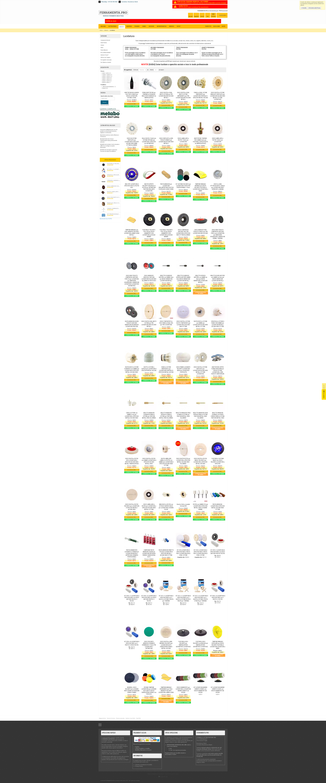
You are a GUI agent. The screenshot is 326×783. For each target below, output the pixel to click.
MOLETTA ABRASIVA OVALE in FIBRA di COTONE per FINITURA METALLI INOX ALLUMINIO (183, 415)
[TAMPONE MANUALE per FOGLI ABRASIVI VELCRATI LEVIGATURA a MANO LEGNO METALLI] (131, 220)
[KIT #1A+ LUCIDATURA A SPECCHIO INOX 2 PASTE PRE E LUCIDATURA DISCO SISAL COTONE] (200, 540)
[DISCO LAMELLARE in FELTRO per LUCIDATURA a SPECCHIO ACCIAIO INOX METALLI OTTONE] (148, 494)
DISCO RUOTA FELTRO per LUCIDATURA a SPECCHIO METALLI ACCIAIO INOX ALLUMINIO (183, 461)
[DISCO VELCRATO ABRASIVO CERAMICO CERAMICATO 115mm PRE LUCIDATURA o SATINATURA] (148, 631)
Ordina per (135, 69)
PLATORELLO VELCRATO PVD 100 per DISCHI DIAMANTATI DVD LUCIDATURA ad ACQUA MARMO (149, 233)
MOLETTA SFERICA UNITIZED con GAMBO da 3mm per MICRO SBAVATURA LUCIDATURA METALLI (200, 279)
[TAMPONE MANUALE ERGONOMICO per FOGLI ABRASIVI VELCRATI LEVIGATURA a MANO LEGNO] (166, 677)
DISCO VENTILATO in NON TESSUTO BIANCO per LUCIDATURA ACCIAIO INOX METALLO (166, 141)
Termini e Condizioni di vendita (143, 764)
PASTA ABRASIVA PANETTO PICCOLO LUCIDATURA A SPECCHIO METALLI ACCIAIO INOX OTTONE (166, 552)
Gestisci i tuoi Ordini (130, 718)
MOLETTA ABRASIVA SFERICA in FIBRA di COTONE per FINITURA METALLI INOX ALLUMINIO (166, 415)
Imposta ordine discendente (148, 70)
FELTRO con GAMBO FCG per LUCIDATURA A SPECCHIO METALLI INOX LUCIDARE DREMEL (200, 506)
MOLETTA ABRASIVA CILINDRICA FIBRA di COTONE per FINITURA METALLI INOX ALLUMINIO (149, 415)
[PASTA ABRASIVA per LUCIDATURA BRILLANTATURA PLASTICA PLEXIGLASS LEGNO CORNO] (166, 174)
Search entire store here (107, 96)
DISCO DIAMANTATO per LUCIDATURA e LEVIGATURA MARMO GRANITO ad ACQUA (183, 689)
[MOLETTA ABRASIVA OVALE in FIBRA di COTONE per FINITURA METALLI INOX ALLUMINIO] (183, 403)
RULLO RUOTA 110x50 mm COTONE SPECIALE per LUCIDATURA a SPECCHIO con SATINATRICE (149, 141)
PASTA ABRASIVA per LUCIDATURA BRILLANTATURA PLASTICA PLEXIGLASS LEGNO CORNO (166, 186)
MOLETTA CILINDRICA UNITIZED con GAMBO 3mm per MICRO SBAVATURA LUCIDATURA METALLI (166, 278)
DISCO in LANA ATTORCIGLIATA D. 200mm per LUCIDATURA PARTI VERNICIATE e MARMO (217, 186)
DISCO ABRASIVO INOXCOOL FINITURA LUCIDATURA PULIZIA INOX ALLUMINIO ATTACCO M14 (149, 278)
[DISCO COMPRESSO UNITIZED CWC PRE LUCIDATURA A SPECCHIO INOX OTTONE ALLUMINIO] (183, 220)
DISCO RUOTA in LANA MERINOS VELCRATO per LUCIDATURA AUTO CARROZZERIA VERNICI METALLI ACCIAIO (166, 645)
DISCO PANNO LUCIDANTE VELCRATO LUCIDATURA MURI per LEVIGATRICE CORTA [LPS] (183, 369)
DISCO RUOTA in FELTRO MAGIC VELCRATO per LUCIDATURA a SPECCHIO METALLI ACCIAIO (200, 461)
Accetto (304, 8)
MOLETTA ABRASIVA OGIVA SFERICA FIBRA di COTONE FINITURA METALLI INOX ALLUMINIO (200, 415)
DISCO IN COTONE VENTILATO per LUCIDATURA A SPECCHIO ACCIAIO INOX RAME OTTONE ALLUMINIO (132, 142)
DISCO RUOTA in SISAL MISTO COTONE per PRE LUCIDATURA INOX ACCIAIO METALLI (166, 95)
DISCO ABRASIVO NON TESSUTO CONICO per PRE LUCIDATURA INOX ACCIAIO (200, 231)
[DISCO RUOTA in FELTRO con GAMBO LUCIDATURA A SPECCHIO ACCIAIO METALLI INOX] (148, 448)
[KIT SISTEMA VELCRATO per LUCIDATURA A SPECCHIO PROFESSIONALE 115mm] (183, 174)
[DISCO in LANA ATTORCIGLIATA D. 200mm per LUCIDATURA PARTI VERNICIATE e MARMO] (217, 174)
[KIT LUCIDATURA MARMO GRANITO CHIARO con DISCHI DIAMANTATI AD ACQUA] (200, 677)
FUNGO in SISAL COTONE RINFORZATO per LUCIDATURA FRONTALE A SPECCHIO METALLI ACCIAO (200, 95)
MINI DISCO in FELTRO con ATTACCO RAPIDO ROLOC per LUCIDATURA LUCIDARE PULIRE (166, 506)
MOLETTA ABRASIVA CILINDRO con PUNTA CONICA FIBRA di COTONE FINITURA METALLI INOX (217, 415)
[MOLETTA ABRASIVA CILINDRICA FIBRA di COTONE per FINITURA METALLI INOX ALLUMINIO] (148, 403)
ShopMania (161, 774)
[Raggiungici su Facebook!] (100, 724)
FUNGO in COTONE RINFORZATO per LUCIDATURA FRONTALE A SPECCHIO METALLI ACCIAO (166, 369)
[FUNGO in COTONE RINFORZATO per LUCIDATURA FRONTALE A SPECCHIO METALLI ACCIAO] (166, 357)
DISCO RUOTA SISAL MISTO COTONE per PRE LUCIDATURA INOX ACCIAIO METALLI (148, 323)
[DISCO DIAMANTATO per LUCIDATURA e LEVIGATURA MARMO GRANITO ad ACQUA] (183, 677)
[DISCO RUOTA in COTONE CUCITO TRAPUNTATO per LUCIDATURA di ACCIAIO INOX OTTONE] (183, 311)
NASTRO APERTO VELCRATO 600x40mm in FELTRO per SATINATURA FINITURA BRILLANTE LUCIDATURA (149, 187)
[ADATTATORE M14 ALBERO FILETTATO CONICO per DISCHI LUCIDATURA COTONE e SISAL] (131, 82)
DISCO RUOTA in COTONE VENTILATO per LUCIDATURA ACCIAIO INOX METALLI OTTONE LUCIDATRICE (200, 370)
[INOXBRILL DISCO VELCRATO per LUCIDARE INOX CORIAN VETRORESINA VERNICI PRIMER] (131, 677)
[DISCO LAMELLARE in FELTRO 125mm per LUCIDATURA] (217, 128)
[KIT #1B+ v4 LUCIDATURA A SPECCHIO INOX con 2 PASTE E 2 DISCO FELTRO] (131, 631)
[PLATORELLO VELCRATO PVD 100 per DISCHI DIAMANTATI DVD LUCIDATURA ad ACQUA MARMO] (148, 220)
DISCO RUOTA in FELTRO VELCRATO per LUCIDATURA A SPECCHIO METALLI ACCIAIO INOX (131, 506)
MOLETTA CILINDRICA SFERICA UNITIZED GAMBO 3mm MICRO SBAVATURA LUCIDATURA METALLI (183, 278)
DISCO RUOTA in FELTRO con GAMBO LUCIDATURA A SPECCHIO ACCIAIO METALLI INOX (149, 461)
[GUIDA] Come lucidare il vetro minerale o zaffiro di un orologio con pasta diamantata (109, 146)
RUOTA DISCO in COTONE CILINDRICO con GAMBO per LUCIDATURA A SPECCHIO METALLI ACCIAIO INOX (131, 369)
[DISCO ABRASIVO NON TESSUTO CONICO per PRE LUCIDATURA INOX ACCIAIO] (200, 220)
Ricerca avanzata (120, 718)
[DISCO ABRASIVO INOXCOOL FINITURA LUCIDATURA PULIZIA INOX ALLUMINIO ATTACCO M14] (148, 265)
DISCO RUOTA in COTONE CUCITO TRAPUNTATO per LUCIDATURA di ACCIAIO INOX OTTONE (183, 323)
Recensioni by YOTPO (106, 218)
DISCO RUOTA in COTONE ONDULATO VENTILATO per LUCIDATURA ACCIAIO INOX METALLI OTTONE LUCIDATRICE (217, 96)
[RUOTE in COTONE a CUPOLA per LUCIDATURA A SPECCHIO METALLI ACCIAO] (148, 357)
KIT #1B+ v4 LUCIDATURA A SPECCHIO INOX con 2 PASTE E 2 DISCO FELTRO (131, 643)
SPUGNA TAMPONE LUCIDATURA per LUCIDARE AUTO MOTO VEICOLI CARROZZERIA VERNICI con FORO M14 (149, 690)
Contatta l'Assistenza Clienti (204, 745)
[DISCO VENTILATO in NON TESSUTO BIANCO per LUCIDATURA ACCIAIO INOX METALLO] (166, 128)
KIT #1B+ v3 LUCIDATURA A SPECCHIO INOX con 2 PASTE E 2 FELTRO (217, 597)
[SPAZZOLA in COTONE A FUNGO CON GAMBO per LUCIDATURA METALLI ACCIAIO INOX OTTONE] (217, 311)
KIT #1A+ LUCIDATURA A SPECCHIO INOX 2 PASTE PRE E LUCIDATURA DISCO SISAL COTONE (200, 552)
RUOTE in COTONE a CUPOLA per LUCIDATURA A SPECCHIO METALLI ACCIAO (148, 368)
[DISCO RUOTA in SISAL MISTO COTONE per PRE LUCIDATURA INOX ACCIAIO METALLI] (166, 82)
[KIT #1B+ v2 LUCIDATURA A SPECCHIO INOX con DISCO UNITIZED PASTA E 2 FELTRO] (148, 586)
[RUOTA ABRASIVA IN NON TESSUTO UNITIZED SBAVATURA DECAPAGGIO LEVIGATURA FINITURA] (131, 311)
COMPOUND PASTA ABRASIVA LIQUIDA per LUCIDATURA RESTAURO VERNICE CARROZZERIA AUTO (149, 553)
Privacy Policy (139, 766)
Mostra (151, 69)
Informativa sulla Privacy (314, 8)
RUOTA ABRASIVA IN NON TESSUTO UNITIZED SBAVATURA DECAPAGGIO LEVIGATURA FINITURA (132, 323)
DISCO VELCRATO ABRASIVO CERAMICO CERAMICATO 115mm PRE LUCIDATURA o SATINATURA (149, 645)
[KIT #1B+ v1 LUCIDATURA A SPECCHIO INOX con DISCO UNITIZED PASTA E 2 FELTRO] (131, 586)
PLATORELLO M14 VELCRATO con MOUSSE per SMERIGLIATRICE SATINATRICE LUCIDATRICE (200, 644)
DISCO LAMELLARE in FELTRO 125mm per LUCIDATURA (217, 140)
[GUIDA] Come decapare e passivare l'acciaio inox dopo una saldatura (108, 150)
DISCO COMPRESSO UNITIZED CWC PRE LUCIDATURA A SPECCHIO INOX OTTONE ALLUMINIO (183, 232)
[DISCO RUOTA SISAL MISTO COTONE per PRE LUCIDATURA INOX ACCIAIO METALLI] (148, 311)
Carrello (221, 15)
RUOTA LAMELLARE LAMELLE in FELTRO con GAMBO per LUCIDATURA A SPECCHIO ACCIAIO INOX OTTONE (166, 462)
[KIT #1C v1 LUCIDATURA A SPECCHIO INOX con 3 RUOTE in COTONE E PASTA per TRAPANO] (166, 586)
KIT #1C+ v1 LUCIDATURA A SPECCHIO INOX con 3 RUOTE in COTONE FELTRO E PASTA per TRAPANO (183, 598)
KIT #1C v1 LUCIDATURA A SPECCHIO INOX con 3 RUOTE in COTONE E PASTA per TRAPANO (166, 598)
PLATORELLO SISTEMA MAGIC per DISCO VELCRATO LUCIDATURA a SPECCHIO (218, 461)
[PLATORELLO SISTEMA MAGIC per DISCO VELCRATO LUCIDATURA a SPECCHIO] (217, 448)
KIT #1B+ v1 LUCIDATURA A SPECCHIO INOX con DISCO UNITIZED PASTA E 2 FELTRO (131, 598)
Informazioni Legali (202, 740)
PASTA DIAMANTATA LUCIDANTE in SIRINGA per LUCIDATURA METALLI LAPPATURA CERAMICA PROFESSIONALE (132, 553)
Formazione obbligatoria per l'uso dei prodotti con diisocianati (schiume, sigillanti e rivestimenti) (108, 131)
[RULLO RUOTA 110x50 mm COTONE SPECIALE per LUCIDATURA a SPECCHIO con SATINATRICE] (148, 128)
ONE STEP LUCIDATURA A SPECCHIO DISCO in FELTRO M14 (131, 185)
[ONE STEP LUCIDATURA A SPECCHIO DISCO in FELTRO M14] (131, 174)
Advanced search (105, 105)
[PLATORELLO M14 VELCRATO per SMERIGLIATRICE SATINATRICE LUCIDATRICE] (183, 631)
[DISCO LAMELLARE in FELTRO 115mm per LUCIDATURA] (183, 128)
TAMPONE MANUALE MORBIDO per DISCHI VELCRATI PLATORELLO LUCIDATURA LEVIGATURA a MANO (200, 187)
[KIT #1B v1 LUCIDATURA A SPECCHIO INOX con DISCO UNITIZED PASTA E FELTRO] (217, 540)
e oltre (105, 82)
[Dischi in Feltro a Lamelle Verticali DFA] (183, 494)
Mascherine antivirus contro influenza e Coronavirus (109, 135)
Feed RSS (138, 718)
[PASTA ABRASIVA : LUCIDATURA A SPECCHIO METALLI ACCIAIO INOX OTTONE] (217, 494)
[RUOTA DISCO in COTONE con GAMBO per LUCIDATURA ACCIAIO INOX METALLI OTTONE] (200, 311)
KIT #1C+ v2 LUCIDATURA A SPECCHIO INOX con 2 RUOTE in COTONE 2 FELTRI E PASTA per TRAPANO (200, 598)
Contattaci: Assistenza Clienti (129, 2)
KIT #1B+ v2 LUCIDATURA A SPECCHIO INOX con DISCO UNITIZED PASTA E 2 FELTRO (148, 598)
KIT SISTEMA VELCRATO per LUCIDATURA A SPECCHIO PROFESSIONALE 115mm (183, 185)
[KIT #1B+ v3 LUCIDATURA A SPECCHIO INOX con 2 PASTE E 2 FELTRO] (217, 586)
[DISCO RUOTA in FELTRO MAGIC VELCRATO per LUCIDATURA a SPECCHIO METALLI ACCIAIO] (200, 448)
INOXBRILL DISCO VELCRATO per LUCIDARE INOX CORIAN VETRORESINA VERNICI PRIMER (131, 689)
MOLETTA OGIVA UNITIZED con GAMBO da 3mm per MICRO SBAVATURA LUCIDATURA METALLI (218, 278)
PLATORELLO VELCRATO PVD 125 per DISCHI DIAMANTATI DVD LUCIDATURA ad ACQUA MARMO (166, 233)
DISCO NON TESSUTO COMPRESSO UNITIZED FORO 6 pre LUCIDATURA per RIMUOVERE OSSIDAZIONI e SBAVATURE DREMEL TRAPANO (217, 234)
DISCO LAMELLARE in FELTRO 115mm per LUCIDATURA (183, 140)
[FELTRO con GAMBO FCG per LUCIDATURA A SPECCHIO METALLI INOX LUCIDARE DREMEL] (200, 494)
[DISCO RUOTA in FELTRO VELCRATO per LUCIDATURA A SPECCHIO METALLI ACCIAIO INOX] (131, 494)
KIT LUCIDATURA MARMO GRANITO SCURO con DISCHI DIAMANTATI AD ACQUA (217, 689)
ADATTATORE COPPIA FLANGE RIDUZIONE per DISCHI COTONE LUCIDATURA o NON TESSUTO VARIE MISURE (217, 370)
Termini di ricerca (111, 718)
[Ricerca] (220, 21)
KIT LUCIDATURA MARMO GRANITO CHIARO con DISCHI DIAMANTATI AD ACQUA (200, 689)
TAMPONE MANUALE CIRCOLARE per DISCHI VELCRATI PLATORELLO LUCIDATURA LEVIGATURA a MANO (217, 645)
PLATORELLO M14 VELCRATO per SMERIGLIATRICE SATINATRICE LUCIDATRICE (183, 644)
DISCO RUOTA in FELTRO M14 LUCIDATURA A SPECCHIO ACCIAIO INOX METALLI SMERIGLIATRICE (132, 461)
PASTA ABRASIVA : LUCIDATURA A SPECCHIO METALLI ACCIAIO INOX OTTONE (218, 506)
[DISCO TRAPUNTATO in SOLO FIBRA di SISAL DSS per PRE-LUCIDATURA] (166, 311)
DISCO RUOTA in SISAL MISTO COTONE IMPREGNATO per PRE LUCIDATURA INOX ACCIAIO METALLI (183, 96)
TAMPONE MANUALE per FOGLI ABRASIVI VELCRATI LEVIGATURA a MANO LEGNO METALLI (131, 232)
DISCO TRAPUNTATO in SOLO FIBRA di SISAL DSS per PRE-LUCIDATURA (166, 323)
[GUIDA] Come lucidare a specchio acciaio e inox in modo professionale (178, 64)
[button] (324, 391)
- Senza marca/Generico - (108, 86)
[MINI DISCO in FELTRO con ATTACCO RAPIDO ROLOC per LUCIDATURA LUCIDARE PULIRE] (166, 494)
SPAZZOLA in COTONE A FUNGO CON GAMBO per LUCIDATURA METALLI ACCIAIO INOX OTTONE (217, 323)
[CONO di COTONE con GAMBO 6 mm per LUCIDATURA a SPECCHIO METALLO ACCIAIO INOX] (131, 403)
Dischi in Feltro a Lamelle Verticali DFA (183, 505)
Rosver (104, 88)
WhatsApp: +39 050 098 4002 (109, 2)
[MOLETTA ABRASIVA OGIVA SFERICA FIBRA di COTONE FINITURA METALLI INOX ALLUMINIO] (200, 403)
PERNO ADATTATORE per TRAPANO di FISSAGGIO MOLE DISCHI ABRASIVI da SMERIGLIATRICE (149, 95)
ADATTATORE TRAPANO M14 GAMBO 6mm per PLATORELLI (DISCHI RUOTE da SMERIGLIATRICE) (200, 141)
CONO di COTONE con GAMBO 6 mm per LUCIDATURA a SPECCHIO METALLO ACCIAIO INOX (132, 415)
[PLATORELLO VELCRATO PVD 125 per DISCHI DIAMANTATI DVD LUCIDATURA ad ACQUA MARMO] (166, 220)
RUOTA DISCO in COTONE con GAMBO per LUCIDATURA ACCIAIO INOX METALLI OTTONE (200, 323)
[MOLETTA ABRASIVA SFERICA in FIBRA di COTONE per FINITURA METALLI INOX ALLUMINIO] (166, 403)
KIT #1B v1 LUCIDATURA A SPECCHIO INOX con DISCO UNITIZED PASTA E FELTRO (217, 551)
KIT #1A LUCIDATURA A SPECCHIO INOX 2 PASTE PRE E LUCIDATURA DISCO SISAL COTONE (183, 552)
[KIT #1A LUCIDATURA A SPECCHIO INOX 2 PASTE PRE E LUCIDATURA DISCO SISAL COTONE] (183, 540)
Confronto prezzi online (171, 774)
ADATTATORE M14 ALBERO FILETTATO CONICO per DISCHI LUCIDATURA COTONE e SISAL (132, 95)
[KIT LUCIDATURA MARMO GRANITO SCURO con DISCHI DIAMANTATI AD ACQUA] (217, 677)
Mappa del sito (102, 718)
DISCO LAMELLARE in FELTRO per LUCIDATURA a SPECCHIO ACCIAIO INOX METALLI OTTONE (149, 506)
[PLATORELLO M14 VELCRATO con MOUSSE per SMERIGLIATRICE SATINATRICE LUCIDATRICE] (200, 631)
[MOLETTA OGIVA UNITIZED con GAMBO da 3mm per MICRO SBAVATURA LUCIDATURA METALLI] (217, 265)
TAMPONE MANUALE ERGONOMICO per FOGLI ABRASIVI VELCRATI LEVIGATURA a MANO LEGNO (166, 689)
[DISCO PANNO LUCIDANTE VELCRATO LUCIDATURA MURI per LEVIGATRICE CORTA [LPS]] (183, 357)
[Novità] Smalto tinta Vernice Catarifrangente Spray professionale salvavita (108, 140)
